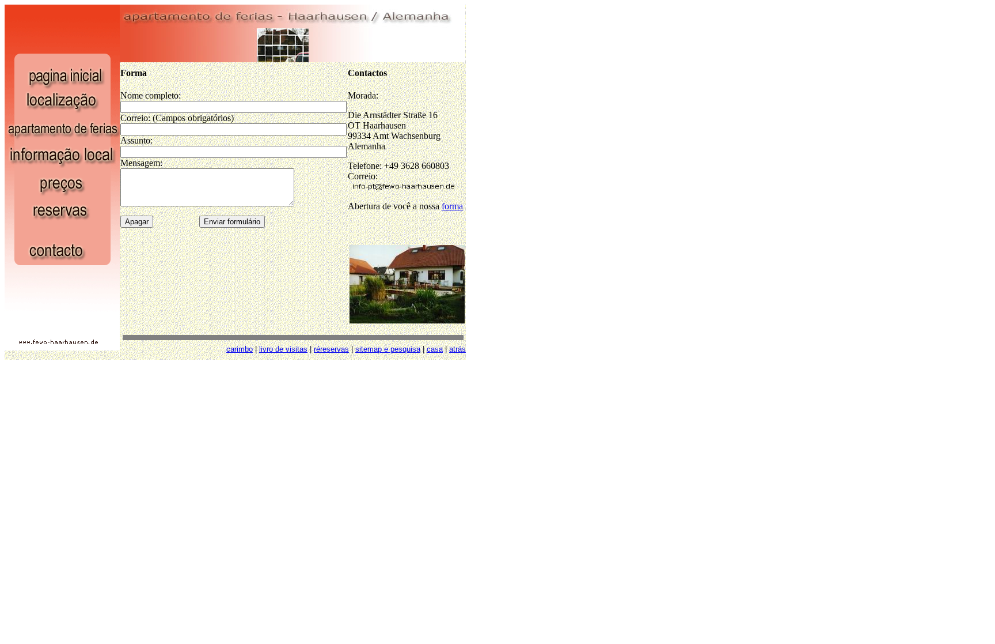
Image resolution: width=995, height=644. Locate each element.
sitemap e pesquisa (387, 349)
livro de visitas (283, 349)
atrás (457, 349)
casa (435, 349)
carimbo (239, 349)
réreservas (331, 349)
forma (452, 206)
